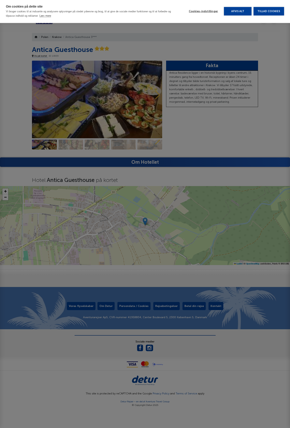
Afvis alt (237, 12)
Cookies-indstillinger (203, 12)
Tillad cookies (268, 12)
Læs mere (45, 16)
